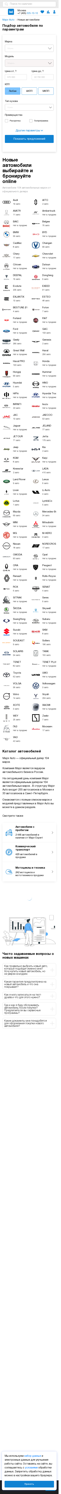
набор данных (32, 1456)
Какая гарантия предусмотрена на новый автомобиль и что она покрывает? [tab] (25, 984)
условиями (31, 1468)
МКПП (46, 91)
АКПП (29, 91)
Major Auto (8, 20)
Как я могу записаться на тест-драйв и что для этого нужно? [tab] (22, 996)
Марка (8, 42)
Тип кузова (11, 101)
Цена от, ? (10, 71)
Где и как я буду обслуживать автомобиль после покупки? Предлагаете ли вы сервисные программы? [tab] (22, 1009)
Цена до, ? (38, 71)
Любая (12, 91)
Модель (9, 56)
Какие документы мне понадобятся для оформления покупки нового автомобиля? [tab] (25, 1023)
